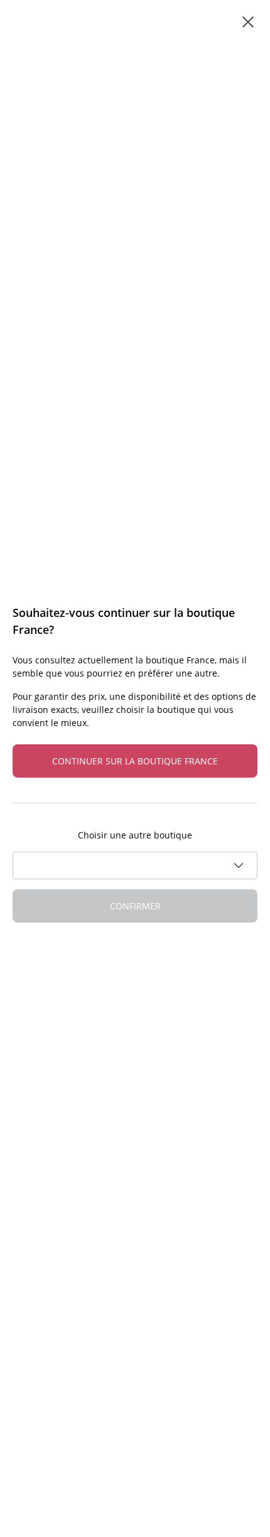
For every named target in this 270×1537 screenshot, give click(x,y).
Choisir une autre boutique (135, 835)
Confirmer (135, 906)
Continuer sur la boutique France (135, 761)
